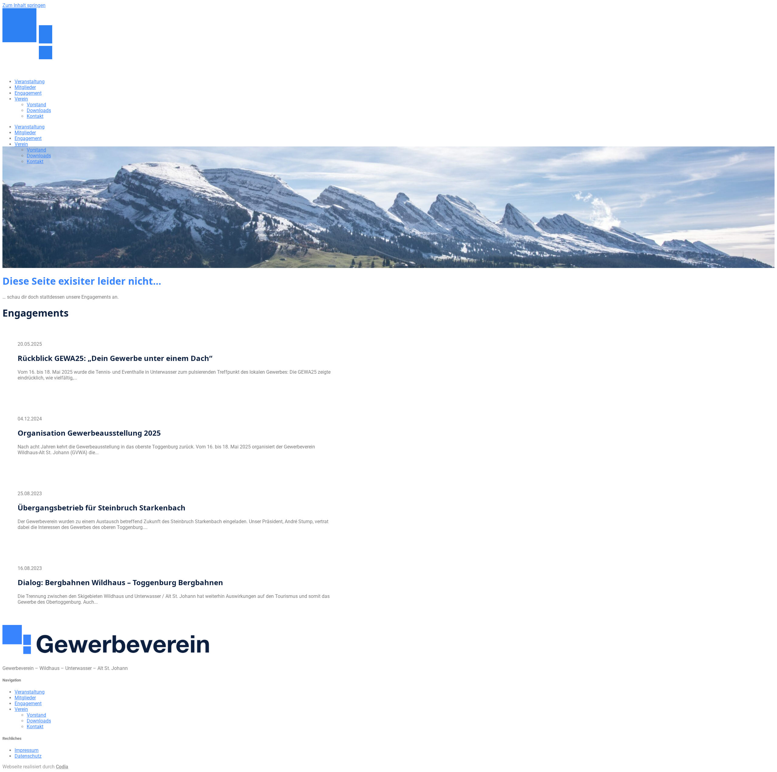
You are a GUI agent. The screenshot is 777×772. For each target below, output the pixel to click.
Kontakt (35, 116)
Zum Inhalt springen (24, 5)
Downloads (39, 110)
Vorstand (36, 105)
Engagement (28, 93)
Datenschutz (28, 756)
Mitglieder (25, 87)
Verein (21, 99)
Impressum (27, 750)
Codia (62, 767)
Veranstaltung (30, 81)
